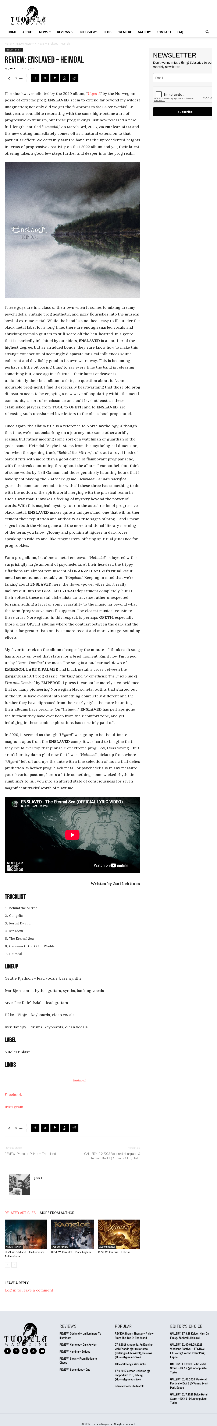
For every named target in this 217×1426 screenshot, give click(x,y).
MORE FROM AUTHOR (57, 1213)
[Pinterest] (54, 78)
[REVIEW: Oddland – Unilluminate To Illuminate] (26, 1234)
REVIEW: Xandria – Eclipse (114, 1252)
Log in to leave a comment (29, 1290)
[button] (207, 32)
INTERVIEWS (88, 32)
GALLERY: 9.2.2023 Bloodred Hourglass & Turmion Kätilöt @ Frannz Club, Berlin (112, 1156)
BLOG (107, 32)
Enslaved (79, 1080)
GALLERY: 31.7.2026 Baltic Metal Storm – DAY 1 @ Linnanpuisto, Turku (188, 1398)
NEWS (43, 32)
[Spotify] (25, 1351)
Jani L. (12, 68)
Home (12, 32)
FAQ (180, 32)
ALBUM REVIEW (25, 43)
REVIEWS (63, 32)
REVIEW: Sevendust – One (75, 1369)
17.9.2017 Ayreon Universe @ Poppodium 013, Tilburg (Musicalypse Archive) (132, 1375)
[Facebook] (35, 78)
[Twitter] (45, 78)
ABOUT (27, 32)
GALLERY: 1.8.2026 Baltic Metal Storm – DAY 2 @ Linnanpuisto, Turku (188, 1368)
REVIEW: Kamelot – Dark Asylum (71, 1252)
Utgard (94, 93)
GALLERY (144, 32)
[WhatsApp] (64, 78)
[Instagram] (16, 1351)
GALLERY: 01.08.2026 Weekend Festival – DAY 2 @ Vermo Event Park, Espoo (189, 1383)
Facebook (13, 1094)
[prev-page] (7, 1265)
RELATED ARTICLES (20, 1213)
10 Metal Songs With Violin (130, 1364)
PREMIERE (124, 32)
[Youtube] (42, 1351)
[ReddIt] (74, 78)
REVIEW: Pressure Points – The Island (30, 1154)
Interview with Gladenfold (129, 1386)
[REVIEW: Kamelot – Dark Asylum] (72, 1234)
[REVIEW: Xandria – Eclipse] (119, 1234)
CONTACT (164, 32)
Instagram (14, 1106)
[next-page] (14, 1265)
